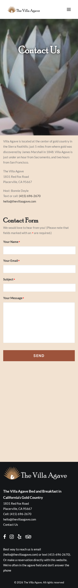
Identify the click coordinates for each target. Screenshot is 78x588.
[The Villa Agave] (23, 9)
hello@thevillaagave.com (19, 201)
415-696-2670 (59, 554)
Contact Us (10, 524)
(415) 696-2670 (30, 196)
